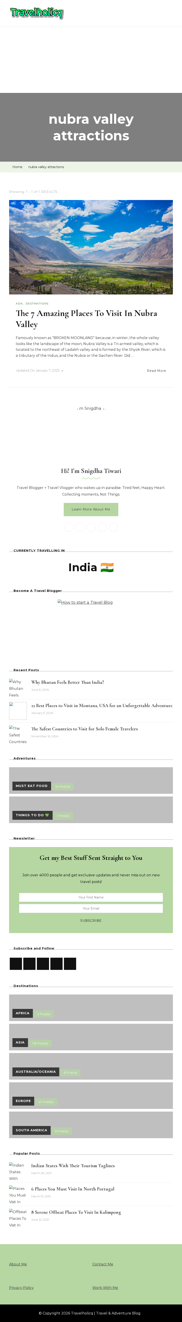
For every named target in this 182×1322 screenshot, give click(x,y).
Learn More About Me (91, 509)
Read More (156, 371)
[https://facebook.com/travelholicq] (70, 964)
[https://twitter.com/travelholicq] (43, 964)
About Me (18, 1264)
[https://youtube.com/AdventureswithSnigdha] (16, 964)
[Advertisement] (91, 60)
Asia (19, 303)
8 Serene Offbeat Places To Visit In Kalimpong (76, 1212)
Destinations (37, 303)
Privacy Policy (21, 1288)
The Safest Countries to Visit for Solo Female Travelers (84, 729)
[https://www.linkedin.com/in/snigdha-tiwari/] (56, 964)
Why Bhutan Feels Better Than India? (67, 682)
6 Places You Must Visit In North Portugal (72, 1189)
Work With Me (105, 1288)
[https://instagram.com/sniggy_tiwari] (29, 964)
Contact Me (102, 1264)
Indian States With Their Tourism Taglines (73, 1166)
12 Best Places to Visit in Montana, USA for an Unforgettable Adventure (101, 705)
